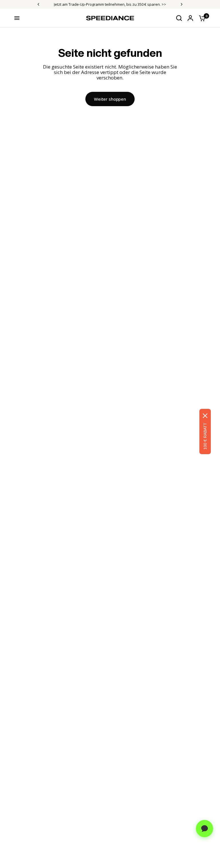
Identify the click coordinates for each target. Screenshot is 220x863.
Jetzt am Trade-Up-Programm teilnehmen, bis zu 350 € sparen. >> (110, 4)
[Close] (205, 415)
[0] (201, 18)
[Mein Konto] (190, 18)
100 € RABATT (205, 436)
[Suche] (179, 18)
